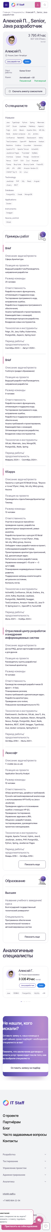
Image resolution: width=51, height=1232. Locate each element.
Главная (6, 12)
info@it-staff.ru (9, 1194)
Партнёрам (12, 1122)
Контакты (10, 1141)
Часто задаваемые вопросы (25, 1135)
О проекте (11, 1116)
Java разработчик (13, 61)
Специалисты (18, 12)
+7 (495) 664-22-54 (11, 1200)
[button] (25, 1154)
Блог (6, 1128)
